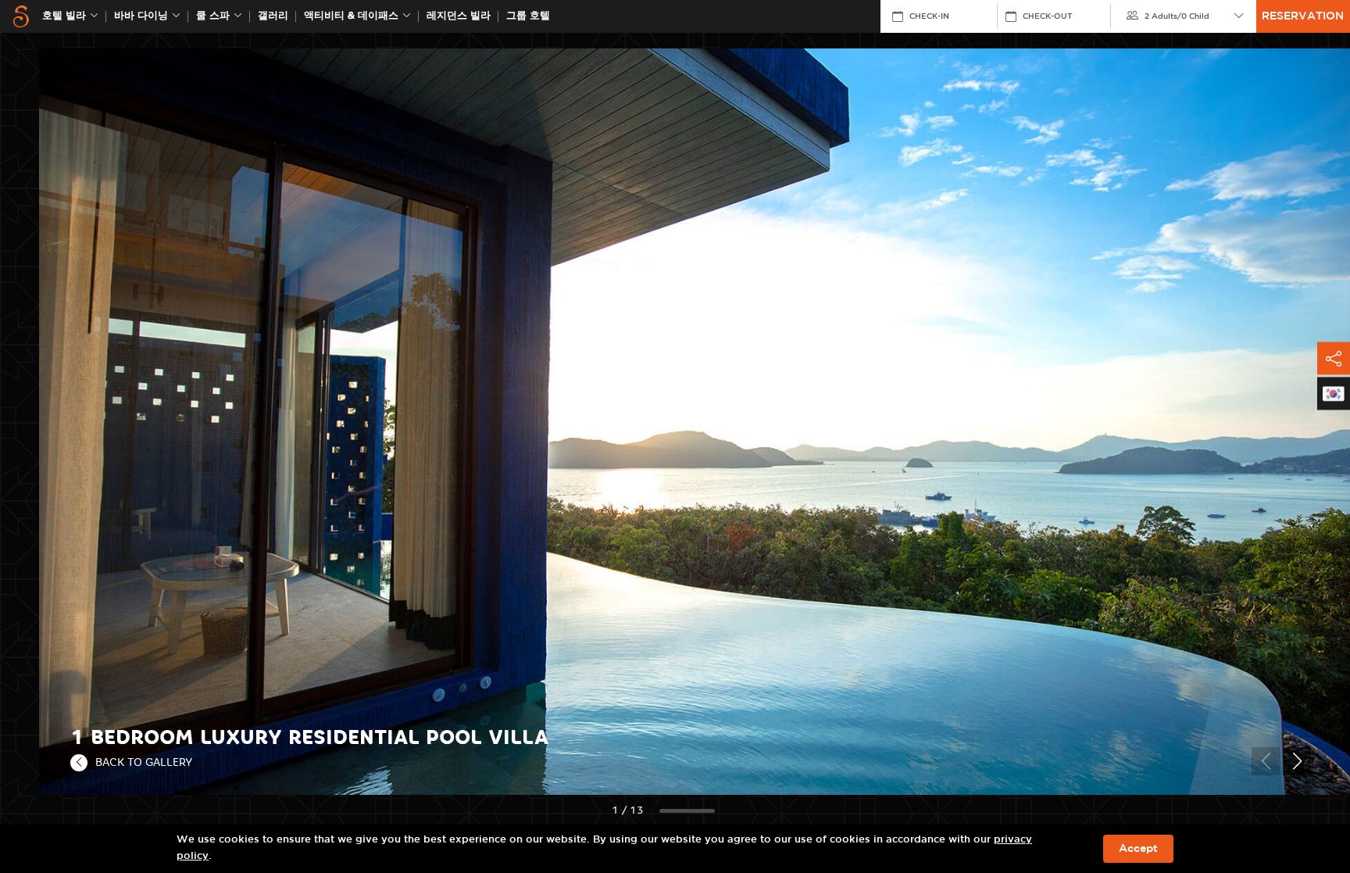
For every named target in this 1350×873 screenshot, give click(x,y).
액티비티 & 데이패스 (351, 16)
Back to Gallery (143, 762)
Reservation (1303, 16)
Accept (1138, 848)
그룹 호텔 (528, 16)
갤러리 (273, 16)
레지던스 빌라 (459, 16)
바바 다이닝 (141, 16)
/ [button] (1177, 16)
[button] (1297, 761)
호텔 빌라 (64, 16)
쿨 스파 (213, 16)
